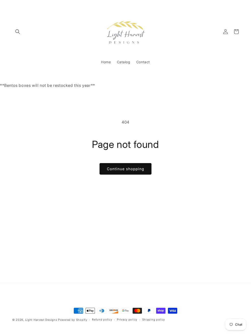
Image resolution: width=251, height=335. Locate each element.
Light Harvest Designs (41, 320)
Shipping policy (153, 319)
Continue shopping (125, 169)
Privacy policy (127, 319)
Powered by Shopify (72, 320)
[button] (17, 31)
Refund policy (102, 319)
